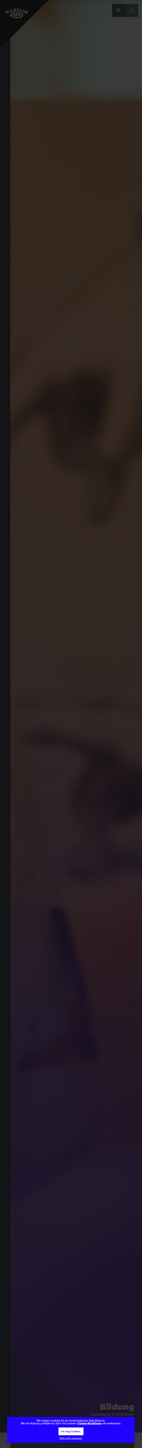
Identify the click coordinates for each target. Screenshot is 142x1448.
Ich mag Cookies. (71, 1431)
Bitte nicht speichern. (71, 1438)
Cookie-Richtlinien (89, 1423)
